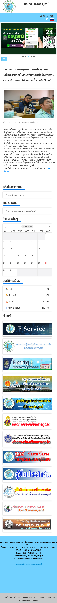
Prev (5, 38)
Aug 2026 (27, 226)
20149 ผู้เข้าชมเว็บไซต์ (29, 122)
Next (52, 38)
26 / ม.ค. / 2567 (11, 122)
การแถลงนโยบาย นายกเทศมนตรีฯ (23, 211)
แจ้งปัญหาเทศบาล (16, 195)
